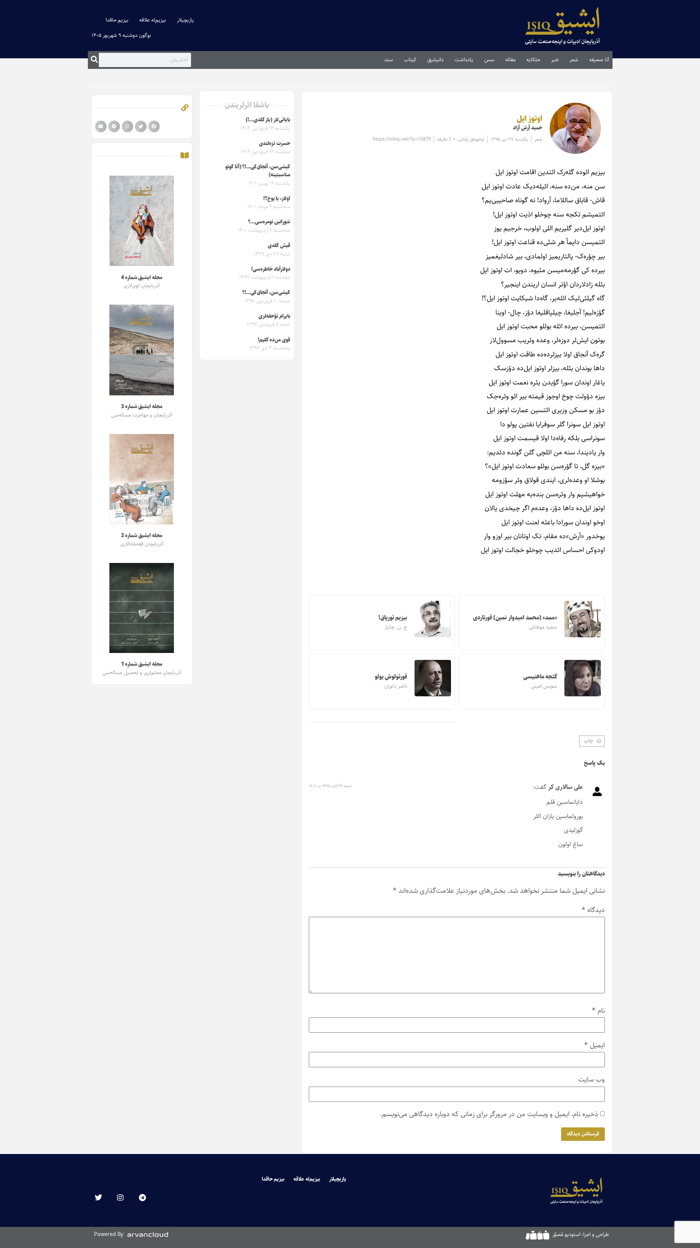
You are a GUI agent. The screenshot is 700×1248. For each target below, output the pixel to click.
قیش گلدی (279, 246)
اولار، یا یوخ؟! (276, 199)
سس (489, 60)
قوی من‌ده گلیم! (274, 340)
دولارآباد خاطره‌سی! (270, 269)
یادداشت (464, 60)
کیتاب (410, 60)
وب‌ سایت (591, 1079)
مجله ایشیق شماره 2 (141, 536)
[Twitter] (98, 1197)
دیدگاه (593, 910)
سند (388, 60)
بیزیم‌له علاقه (152, 20)
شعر (573, 60)
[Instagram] (120, 1197)
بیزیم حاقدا (117, 20)
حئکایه (533, 60)
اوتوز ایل (529, 119)
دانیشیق (435, 60)
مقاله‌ (510, 60)
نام (598, 1010)
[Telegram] (142, 1197)
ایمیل (594, 1045)
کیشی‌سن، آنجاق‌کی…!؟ (266, 293)
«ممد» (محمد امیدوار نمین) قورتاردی (515, 617)
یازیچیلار (185, 20)
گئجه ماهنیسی (540, 676)
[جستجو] (94, 60)
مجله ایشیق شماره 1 (141, 664)
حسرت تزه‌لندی (274, 144)
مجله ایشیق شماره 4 (141, 278)
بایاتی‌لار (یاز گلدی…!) (268, 120)
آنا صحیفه (599, 60)
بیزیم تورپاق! (393, 617)
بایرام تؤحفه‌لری (274, 316)
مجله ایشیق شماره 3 (141, 407)
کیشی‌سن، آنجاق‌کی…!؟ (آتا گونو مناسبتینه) (257, 171)
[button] (592, 741)
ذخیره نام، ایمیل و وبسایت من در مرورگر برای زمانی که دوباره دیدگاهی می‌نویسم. (489, 1114)
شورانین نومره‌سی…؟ (269, 222)
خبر (555, 60)
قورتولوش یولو (391, 676)
